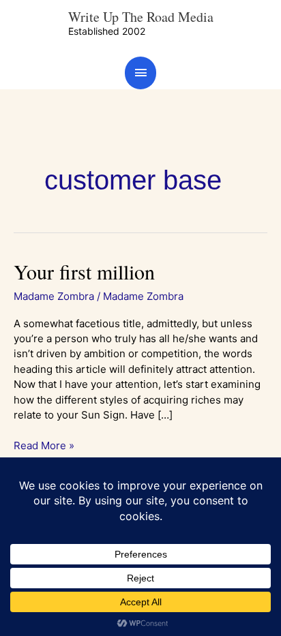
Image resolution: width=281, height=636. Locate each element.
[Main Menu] (140, 73)
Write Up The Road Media (140, 16)
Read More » (44, 445)
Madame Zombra (54, 296)
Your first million (84, 271)
